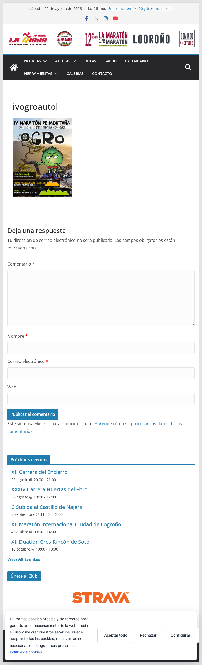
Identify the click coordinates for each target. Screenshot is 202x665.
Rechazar (148, 635)
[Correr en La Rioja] (13, 67)
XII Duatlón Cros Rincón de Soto (50, 541)
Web (11, 387)
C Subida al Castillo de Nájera (46, 507)
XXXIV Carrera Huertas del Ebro (49, 489)
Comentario (20, 264)
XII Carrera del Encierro (39, 472)
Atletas (62, 60)
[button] (44, 61)
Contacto (102, 73)
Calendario (136, 60)
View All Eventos (23, 559)
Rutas (90, 60)
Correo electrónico (27, 361)
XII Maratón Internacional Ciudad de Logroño (66, 524)
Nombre (17, 336)
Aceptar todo (116, 635)
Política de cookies (26, 652)
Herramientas (38, 73)
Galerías (75, 73)
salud (111, 60)
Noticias (32, 60)
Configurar (180, 635)
